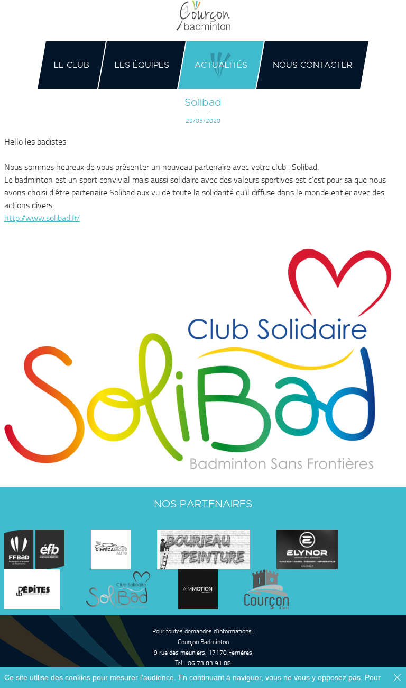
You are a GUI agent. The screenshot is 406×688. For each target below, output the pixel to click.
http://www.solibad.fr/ (42, 218)
